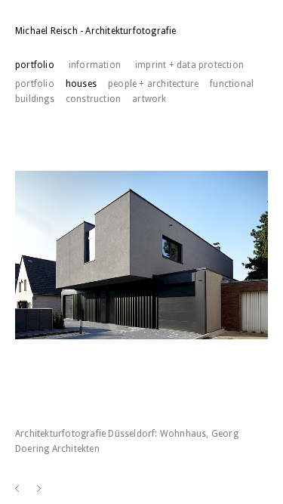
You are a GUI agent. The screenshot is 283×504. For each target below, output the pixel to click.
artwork (149, 99)
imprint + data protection (189, 65)
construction (93, 99)
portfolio (34, 84)
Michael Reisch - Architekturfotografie (96, 31)
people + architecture (153, 84)
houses (81, 84)
